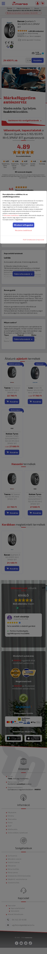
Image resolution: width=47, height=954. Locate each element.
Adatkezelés (32, 239)
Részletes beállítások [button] (11, 215)
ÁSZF (25, 239)
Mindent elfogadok (23, 225)
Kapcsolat (40, 239)
